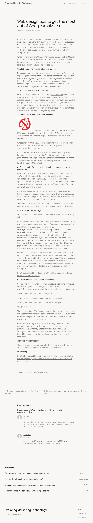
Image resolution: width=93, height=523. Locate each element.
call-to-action (57, 94)
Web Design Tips (42, 372)
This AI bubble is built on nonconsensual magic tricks (27, 473)
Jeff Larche (26, 31)
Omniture (33, 372)
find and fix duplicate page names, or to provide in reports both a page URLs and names (45, 358)
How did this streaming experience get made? (24, 479)
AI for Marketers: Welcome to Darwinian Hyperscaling (27, 491)
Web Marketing (35, 31)
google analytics (23, 372)
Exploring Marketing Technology (19, 3)
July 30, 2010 (27, 416)
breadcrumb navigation (50, 334)
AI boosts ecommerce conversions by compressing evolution (30, 485)
